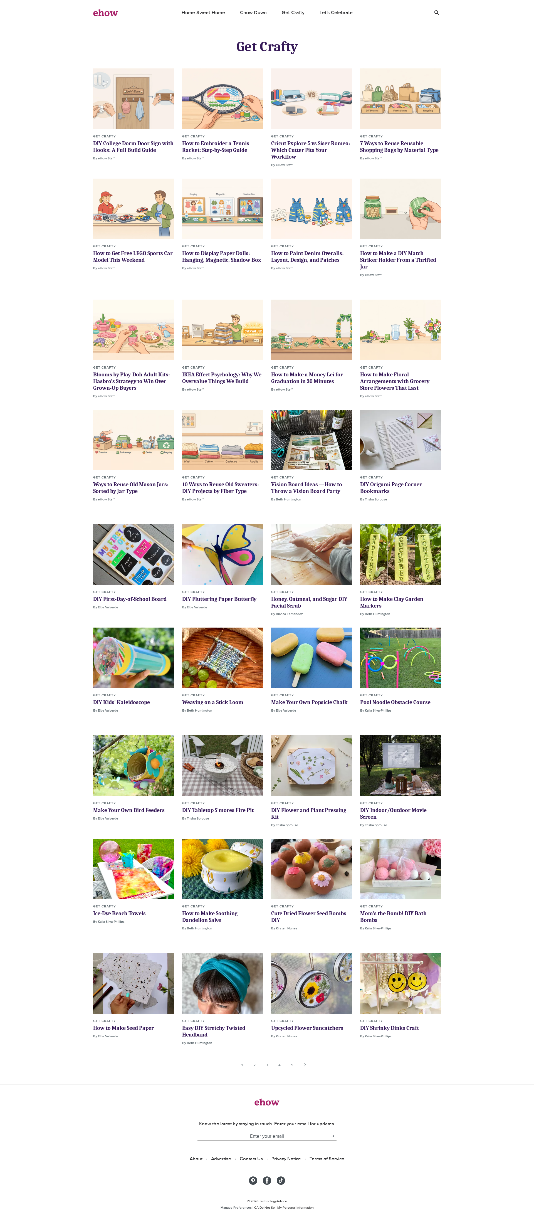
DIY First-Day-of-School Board (130, 599)
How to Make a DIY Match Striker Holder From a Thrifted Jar (398, 260)
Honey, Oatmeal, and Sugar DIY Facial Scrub (309, 602)
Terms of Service (327, 1158)
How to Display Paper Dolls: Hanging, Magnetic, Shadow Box (221, 256)
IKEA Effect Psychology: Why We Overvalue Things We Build (221, 377)
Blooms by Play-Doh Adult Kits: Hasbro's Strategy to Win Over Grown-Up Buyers (131, 381)
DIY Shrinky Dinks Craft (389, 1028)
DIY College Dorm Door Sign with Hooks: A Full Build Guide (133, 146)
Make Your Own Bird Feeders (129, 810)
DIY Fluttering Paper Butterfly (219, 599)
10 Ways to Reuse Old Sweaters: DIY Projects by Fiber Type (220, 487)
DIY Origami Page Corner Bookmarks (391, 487)
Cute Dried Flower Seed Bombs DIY (308, 916)
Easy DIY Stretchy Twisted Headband (213, 1031)
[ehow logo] (105, 12)
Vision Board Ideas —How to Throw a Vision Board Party (306, 487)
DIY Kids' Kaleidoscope (121, 702)
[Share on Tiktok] (281, 1180)
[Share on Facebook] (267, 1180)
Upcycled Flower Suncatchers (307, 1028)
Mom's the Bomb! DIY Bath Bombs (393, 916)
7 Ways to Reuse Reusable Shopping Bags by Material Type (399, 146)
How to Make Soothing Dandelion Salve (210, 916)
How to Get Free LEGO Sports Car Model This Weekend (133, 256)
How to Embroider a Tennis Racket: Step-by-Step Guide (215, 146)
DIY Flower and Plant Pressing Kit (308, 813)
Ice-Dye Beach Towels (119, 913)
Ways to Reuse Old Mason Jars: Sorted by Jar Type (131, 487)
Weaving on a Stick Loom (212, 702)
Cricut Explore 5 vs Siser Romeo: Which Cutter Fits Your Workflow (310, 150)
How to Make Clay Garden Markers (391, 602)
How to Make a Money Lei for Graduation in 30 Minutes (307, 377)
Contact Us (251, 1158)
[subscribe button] (333, 1136)
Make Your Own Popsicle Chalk (309, 702)
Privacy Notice (286, 1158)
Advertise (221, 1158)
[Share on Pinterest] (253, 1180)
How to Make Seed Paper (123, 1028)
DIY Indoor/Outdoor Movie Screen (393, 813)
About (196, 1158)
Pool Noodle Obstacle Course (395, 702)
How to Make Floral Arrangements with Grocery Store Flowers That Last (394, 381)
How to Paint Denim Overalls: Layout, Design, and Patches (307, 256)
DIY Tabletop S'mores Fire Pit (218, 810)
